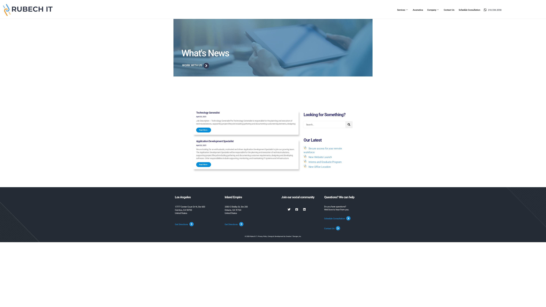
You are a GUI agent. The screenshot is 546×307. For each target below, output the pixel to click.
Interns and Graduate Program (325, 161)
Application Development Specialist (215, 141)
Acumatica (418, 10)
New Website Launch (320, 157)
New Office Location (320, 166)
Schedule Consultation (469, 10)
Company (431, 10)
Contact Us (449, 10)
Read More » (203, 130)
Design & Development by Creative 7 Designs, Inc (284, 236)
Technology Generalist (208, 112)
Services (401, 10)
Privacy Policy (262, 236)
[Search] (348, 124)
